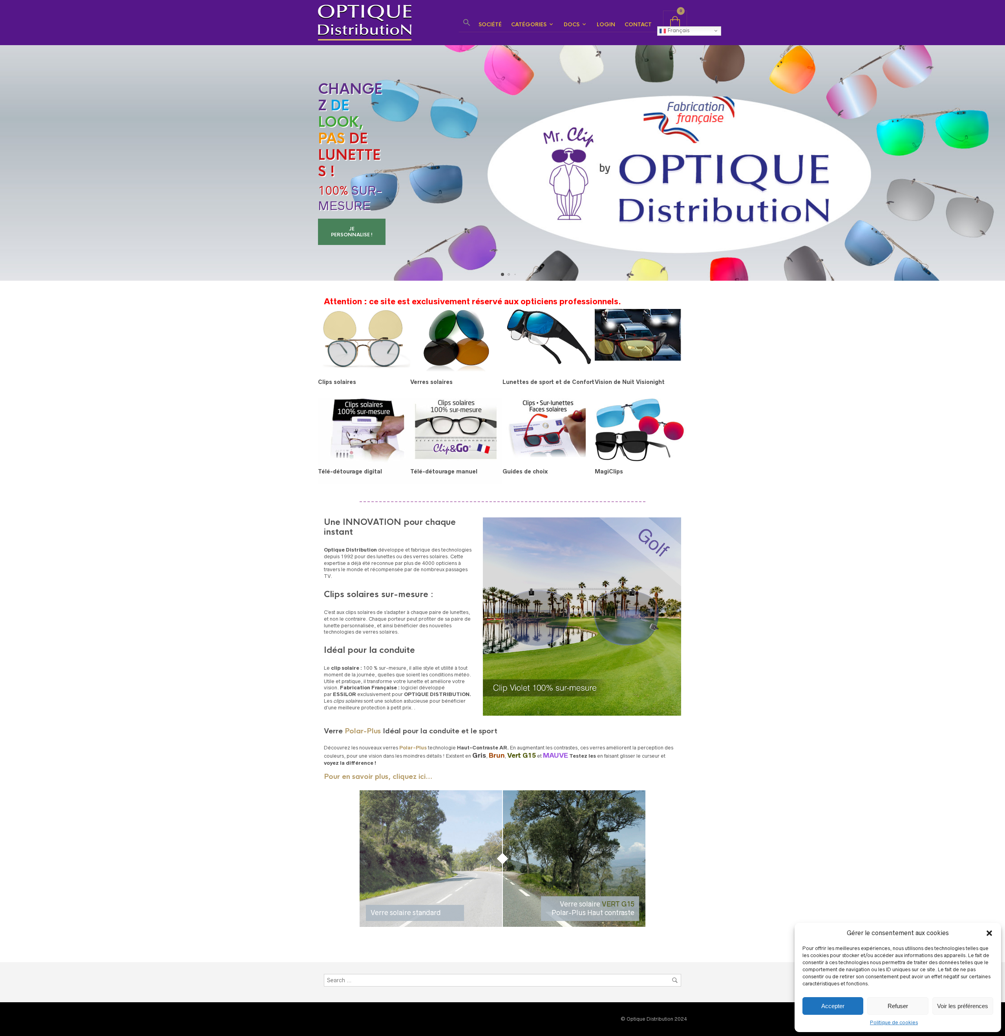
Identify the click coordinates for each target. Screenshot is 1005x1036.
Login (606, 24)
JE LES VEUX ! (346, 232)
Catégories (528, 24)
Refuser (898, 1006)
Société (490, 24)
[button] (989, 933)
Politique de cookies (894, 1022)
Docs (571, 24)
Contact (638, 24)
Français (677, 30)
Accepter (832, 1006)
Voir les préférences (962, 1006)
